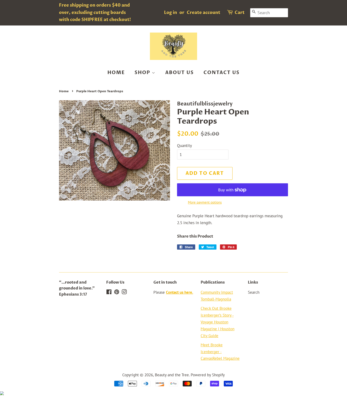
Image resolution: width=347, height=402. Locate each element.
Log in (170, 13)
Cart (240, 13)
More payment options (205, 202)
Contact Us (221, 72)
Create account (203, 13)
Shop (143, 72)
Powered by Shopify (208, 374)
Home (116, 72)
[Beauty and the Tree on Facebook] (109, 292)
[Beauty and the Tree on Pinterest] (116, 292)
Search (253, 292)
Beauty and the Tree (172, 374)
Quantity (184, 145)
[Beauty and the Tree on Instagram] (124, 292)
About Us (179, 72)
